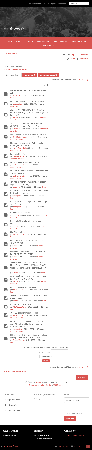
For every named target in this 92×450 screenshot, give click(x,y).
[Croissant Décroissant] (46, 356)
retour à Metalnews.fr (46, 45)
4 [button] (84, 80)
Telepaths (16, 301)
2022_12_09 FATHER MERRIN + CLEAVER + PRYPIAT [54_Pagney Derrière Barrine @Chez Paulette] (29, 112)
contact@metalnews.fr (75, 435)
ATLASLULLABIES (19, 234)
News (18, 41)
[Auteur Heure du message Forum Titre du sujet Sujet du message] (46, 352)
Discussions (28, 41)
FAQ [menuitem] (72, 54)
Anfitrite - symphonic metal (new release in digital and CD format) (28, 183)
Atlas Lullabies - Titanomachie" (23, 287)
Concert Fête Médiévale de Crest (23, 162)
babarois (16, 187)
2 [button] (79, 80)
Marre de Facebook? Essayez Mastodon (27, 101)
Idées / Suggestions (78, 41)
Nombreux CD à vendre (20, 212)
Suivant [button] (87, 80)
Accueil (9, 41)
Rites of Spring (18, 340)
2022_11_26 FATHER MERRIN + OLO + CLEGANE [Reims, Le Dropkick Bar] (26, 124)
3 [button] (82, 80)
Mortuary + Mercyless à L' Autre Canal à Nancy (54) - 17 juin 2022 (26, 144)
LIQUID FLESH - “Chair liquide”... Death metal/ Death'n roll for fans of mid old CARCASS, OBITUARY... (26, 324)
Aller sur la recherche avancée (16, 70)
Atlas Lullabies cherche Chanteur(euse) (26, 313)
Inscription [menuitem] (84, 59)
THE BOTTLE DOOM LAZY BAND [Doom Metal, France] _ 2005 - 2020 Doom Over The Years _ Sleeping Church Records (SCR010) (29, 265)
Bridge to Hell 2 (16, 154)
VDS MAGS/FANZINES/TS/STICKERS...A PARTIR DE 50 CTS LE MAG (27, 252)
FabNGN (16, 215)
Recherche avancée (47, 75)
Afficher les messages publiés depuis (37, 347)
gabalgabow (17, 104)
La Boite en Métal (19, 156)
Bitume (15, 226)
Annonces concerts (17, 150)
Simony (16, 117)
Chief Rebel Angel (19, 137)
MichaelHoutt (18, 95)
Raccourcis (65, 55)
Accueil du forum (10, 54)
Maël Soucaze (58, 385)
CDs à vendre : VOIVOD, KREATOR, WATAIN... (29, 134)
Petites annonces (60, 41)
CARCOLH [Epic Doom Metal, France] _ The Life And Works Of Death (28, 277)
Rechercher (28, 75)
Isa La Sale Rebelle (20, 148)
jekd (14, 245)
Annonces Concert (43, 41)
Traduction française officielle (40, 385)
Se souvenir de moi (74, 413)
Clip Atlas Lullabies (18, 232)
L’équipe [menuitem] (77, 446)
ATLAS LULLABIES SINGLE (21, 304)
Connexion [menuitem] (84, 54)
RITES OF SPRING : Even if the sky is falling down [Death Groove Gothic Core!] (28, 336)
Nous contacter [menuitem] (64, 446)
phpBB (38, 382)
